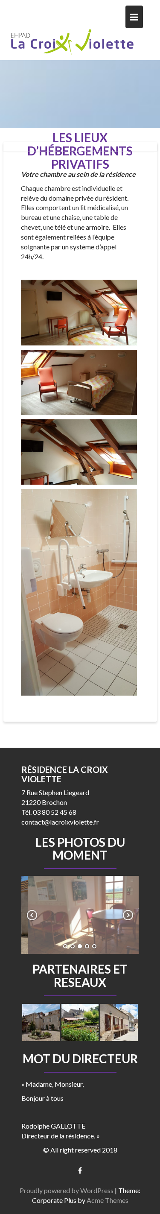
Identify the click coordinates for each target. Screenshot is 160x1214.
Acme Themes (107, 1200)
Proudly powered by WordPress (66, 1190)
